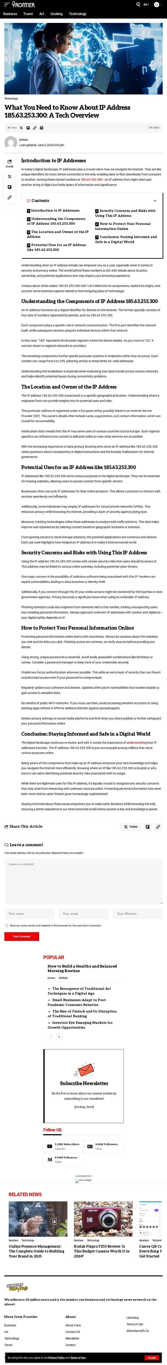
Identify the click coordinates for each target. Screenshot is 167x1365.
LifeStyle (63, 978)
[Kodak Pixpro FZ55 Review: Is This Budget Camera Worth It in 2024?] (103, 1219)
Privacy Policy (56, 1357)
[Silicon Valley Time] (23, 4)
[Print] (41, 127)
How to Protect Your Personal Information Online (123, 226)
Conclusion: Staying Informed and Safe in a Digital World (126, 239)
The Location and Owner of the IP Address (58, 234)
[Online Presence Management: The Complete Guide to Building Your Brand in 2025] (38, 1219)
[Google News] (104, 1146)
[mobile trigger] (8, 4)
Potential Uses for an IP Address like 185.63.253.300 (56, 247)
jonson (23, 139)
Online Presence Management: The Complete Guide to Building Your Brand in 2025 (36, 1252)
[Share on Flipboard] (28, 127)
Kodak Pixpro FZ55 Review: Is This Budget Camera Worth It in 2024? (101, 1252)
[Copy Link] (35, 127)
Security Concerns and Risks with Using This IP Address (125, 213)
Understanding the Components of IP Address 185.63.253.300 (56, 221)
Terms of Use (77, 1357)
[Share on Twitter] (21, 127)
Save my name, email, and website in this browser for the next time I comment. (56, 925)
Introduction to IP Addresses (55, 210)
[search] (138, 4)
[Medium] (63, 1159)
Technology (11, 98)
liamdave (13, 1240)
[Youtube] (63, 1146)
